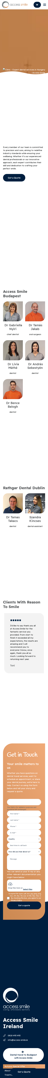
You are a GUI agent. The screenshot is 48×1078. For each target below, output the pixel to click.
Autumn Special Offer (15, 1066)
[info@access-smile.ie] (5, 1040)
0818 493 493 (14, 1035)
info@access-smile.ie (18, 1040)
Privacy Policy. (16, 900)
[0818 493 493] (5, 1035)
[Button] (37, 5)
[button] (45, 4)
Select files (27, 889)
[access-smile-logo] (15, 4)
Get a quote (24, 905)
